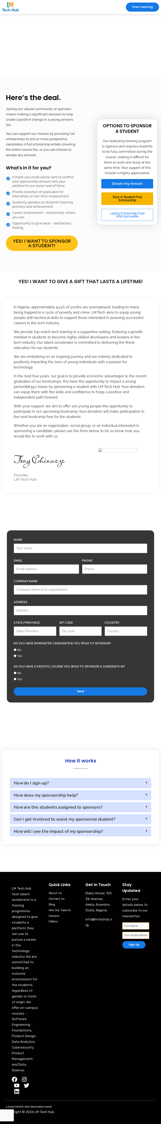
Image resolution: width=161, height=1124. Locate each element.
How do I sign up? (31, 783)
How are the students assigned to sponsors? (58, 807)
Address (21, 602)
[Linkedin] (16, 1091)
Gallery (53, 921)
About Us (55, 893)
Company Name (26, 581)
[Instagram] (24, 1079)
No (19, 650)
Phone (87, 560)
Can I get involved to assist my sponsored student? (64, 819)
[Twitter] (26, 1085)
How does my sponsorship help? (46, 795)
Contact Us (57, 899)
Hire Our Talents (60, 910)
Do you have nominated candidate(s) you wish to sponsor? (63, 643)
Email (18, 560)
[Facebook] (14, 1079)
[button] (69, 7)
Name (18, 539)
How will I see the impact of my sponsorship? (58, 831)
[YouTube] (16, 1085)
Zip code (66, 622)
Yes (19, 656)
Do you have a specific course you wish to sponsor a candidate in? (70, 666)
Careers (54, 916)
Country (112, 622)
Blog (52, 904)
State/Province (27, 622)
